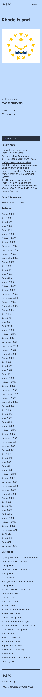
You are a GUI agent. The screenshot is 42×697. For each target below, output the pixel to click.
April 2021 (7, 466)
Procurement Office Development (18, 625)
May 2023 (7, 370)
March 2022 (8, 426)
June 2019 (7, 538)
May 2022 (7, 418)
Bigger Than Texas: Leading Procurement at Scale (15, 151)
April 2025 (7, 278)
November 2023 (10, 346)
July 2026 (6, 218)
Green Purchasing (10, 593)
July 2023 (6, 362)
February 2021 (9, 474)
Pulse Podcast (9, 633)
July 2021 (6, 454)
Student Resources (11, 641)
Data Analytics (9, 577)
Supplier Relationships (12, 645)
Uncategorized (9, 661)
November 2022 (10, 394)
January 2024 (9, 338)
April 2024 (7, 326)
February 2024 (9, 334)
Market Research (10, 601)
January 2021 (8, 478)
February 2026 (9, 238)
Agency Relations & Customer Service (20, 557)
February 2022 (9, 430)
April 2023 (7, 374)
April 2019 (7, 542)
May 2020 (7, 510)
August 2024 (8, 310)
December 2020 (10, 482)
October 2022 (9, 398)
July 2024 (7, 314)
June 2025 (7, 270)
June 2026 (7, 222)
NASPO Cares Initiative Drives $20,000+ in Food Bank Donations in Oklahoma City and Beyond (20, 165)
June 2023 (7, 366)
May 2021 (6, 462)
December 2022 (10, 390)
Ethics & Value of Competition (16, 589)
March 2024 (8, 330)
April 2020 (7, 514)
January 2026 (8, 242)
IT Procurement (9, 597)
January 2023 (8, 386)
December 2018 (9, 546)
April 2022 (7, 422)
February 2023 (9, 382)
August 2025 (8, 262)
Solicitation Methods (12, 637)
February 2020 (9, 522)
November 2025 (10, 250)
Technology (7, 653)
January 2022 (8, 434)
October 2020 (9, 490)
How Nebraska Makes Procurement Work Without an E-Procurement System (19, 174)
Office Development (12, 617)
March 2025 (8, 282)
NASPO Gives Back (11, 613)
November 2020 (10, 486)
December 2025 (10, 246)
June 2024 (7, 318)
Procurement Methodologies (16, 621)
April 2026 (7, 230)
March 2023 (8, 378)
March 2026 (8, 234)
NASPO (6, 4)
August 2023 (8, 358)
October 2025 (9, 254)
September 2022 (10, 402)
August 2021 (8, 450)
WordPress (27, 687)
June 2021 (7, 458)
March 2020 (8, 518)
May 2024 (7, 322)
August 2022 (8, 406)
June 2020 (7, 506)
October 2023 (9, 350)
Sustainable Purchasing (13, 649)
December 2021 (9, 438)
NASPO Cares (8, 605)
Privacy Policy (8, 681)
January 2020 (8, 526)
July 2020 (6, 502)
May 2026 (7, 226)
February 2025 (9, 286)
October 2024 (9, 302)
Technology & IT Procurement (16, 657)
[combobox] (21, 138)
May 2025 (7, 274)
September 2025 (10, 258)
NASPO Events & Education (15, 609)
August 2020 (8, 498)
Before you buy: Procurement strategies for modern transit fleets (19, 157)
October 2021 (8, 446)
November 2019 (10, 530)
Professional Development (15, 629)
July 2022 (6, 410)
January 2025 (8, 290)
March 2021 (7, 470)
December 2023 (10, 342)
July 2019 (6, 534)
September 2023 (10, 354)
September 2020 (10, 494)
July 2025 (6, 266)
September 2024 (10, 306)
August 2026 (8, 214)
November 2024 (10, 298)
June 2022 (7, 414)
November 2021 (10, 442)
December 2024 (10, 294)
